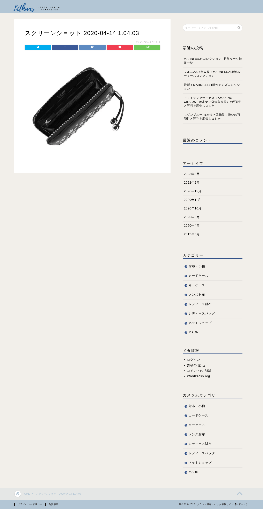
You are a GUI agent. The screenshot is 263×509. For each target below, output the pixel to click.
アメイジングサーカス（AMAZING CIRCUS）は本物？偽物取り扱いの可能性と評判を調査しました (213, 101)
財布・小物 (197, 266)
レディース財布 (200, 304)
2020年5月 (192, 217)
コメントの (199, 370)
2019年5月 (192, 234)
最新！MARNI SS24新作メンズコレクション (212, 86)
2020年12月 (193, 191)
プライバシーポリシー (30, 504)
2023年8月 (192, 174)
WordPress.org (198, 376)
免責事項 (54, 504)
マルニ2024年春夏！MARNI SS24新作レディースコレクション (212, 73)
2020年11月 (192, 199)
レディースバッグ (202, 313)
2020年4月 (192, 225)
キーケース (197, 285)
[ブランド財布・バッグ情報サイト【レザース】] (38, 6)
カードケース (198, 275)
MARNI (194, 332)
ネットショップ (200, 323)
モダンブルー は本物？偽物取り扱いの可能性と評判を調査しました (212, 116)
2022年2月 (192, 182)
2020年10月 (193, 208)
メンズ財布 (197, 294)
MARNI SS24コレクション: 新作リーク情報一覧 (213, 60)
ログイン (193, 359)
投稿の (196, 365)
